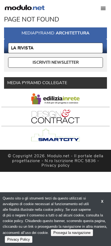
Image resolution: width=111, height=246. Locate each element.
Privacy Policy (18, 239)
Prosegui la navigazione (72, 233)
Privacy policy (55, 165)
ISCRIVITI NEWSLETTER (56, 62)
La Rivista (22, 48)
